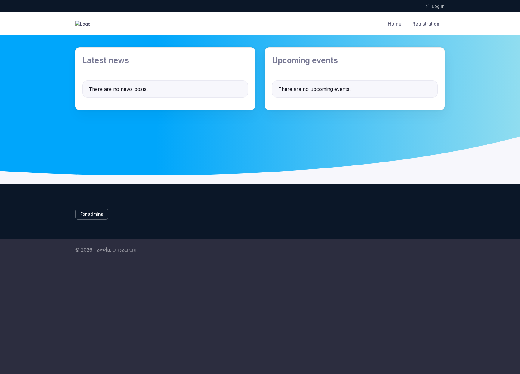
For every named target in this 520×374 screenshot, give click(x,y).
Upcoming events (305, 60)
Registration (425, 24)
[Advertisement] (255, 317)
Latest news (105, 60)
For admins (91, 214)
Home (394, 24)
